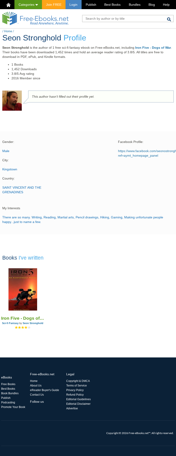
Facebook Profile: (130, 142)
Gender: (8, 142)
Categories (27, 4)
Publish (91, 4)
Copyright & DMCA (78, 381)
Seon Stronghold (33, 323)
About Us (35, 385)
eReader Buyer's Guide (44, 390)
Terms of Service (76, 385)
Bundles (134, 4)
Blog (151, 4)
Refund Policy (75, 394)
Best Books (112, 4)
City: (5, 160)
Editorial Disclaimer (78, 403)
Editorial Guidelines (78, 399)
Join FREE (53, 4)
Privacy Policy (75, 390)
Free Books (8, 384)
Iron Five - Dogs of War (153, 47)
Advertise (72, 408)
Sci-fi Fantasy (10, 323)
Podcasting (8, 402)
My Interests (11, 208)
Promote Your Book (13, 407)
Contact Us (37, 394)
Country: (8, 178)
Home (8, 31)
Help (166, 4)
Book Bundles (10, 393)
